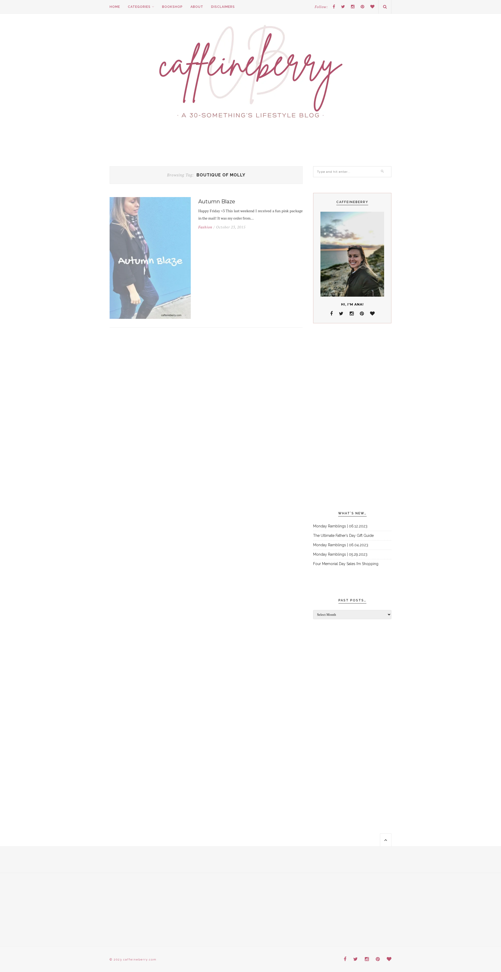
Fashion (205, 227)
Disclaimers (223, 7)
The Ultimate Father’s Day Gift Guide (343, 535)
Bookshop (172, 7)
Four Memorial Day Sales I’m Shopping (345, 564)
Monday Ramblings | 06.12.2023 (340, 526)
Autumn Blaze (216, 201)
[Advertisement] (352, 417)
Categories (139, 7)
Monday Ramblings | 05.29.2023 (340, 554)
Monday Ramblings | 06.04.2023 (340, 545)
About (196, 7)
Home (115, 7)
